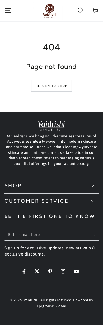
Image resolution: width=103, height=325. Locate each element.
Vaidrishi (31, 300)
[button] (80, 11)
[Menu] (7, 11)
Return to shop (52, 85)
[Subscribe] (95, 235)
